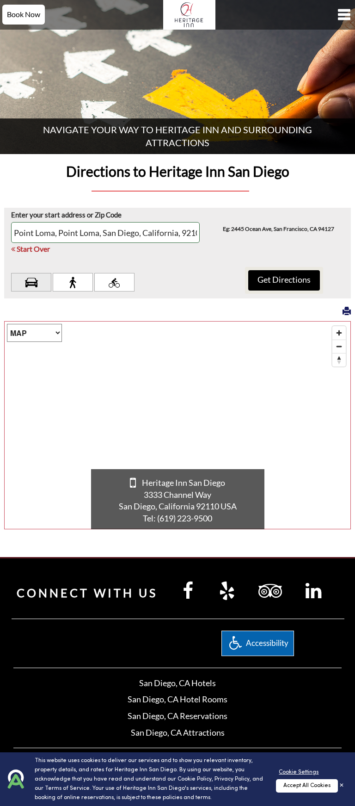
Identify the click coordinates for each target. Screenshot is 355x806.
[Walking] (73, 282)
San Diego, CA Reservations (177, 716)
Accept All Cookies (307, 785)
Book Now (23, 14)
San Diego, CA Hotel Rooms (177, 699)
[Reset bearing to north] (339, 359)
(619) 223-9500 (184, 518)
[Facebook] (188, 590)
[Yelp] (227, 590)
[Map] (177, 425)
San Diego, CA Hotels (177, 683)
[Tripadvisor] (270, 590)
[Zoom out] (339, 346)
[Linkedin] (313, 590)
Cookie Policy (195, 779)
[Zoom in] (339, 333)
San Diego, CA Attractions (178, 732)
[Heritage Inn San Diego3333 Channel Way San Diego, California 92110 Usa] (189, 13)
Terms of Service (67, 788)
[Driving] (31, 282)
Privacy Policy (232, 779)
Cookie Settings (298, 772)
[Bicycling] (114, 282)
